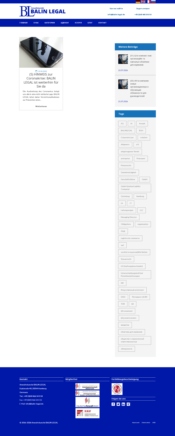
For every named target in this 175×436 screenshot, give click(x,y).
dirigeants (125, 144)
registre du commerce (130, 238)
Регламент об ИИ (139, 297)
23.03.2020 (42, 71)
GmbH (144, 179)
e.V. (137, 144)
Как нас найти (116, 8)
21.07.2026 (123, 101)
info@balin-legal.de (116, 14)
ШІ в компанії (126, 311)
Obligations (126, 224)
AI (131, 123)
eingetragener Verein (130, 151)
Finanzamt (141, 158)
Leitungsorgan (127, 210)
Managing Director (129, 217)
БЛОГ (90, 23)
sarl (122, 245)
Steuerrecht (126, 259)
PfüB (123, 231)
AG (122, 123)
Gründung (125, 196)
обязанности (126, 349)
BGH (141, 130)
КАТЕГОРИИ (50, 23)
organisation (143, 224)
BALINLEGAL (126, 130)
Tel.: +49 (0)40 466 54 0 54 (31, 396)
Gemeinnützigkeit (128, 172)
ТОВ (123, 304)
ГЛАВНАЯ (23, 23)
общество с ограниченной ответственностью (132, 340)
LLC (141, 210)
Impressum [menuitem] (135, 422)
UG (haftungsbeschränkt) (132, 266)
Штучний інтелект (128, 318)
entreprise (125, 158)
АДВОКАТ (65, 23)
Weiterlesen (41, 106)
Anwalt (142, 123)
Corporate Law (127, 137)
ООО (123, 297)
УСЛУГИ (78, 23)
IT (131, 203)
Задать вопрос (143, 8)
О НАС (36, 23)
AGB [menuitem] (153, 422)
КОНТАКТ (102, 23)
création (143, 137)
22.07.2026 (123, 70)
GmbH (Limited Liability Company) (130, 187)
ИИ (122, 283)
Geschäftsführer (128, 179)
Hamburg (140, 196)
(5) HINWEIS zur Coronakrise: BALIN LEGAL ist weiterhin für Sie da (41, 80)
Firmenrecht (126, 165)
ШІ (132, 304)
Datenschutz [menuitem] (146, 422)
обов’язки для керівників (131, 332)
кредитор (125, 325)
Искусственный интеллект (132, 290)
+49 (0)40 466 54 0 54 (143, 14)
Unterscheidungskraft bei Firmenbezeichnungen (132, 274)
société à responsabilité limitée (134, 252)
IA (122, 203)
